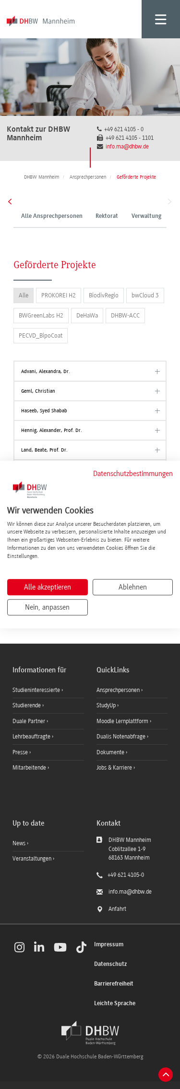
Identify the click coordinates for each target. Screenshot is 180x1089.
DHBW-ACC (125, 315)
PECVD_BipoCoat (40, 335)
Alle (23, 295)
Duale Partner (29, 721)
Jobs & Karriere (114, 767)
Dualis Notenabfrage (121, 736)
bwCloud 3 (145, 295)
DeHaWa (87, 315)
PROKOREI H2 (58, 295)
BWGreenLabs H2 (41, 315)
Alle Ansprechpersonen (52, 216)
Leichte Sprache (114, 1003)
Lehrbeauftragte (32, 736)
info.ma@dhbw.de (127, 146)
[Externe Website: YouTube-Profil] (60, 947)
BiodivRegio (104, 295)
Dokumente (111, 752)
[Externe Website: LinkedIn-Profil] (39, 947)
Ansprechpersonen (118, 690)
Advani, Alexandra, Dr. (45, 371)
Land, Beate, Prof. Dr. (44, 450)
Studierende (27, 705)
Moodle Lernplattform (123, 721)
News (18, 843)
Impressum (108, 945)
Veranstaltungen (31, 858)
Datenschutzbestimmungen (133, 473)
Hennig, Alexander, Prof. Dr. (51, 430)
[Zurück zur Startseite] (90, 1033)
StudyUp (106, 705)
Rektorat (107, 216)
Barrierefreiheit (113, 984)
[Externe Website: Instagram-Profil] (19, 947)
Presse (20, 752)
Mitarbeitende (30, 767)
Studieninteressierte (36, 690)
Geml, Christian (38, 391)
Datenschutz (110, 964)
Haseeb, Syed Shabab (44, 411)
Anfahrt (117, 909)
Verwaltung (146, 216)
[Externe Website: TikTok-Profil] (81, 947)
